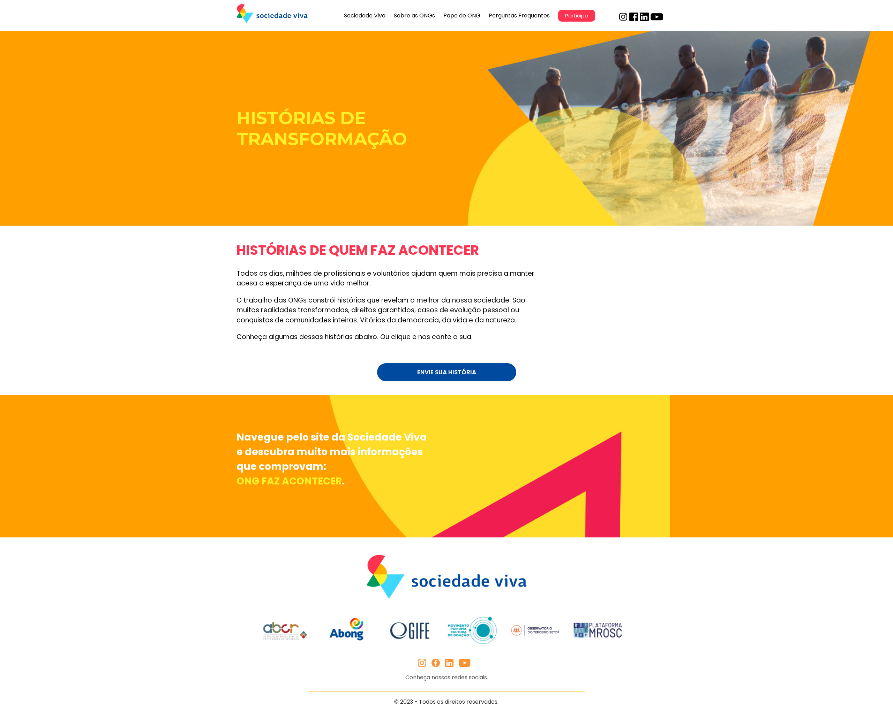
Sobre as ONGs (414, 16)
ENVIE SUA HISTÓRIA (446, 372)
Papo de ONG (461, 16)
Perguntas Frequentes (519, 16)
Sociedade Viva (364, 16)
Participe (576, 15)
